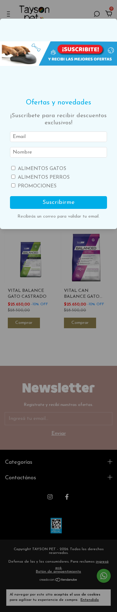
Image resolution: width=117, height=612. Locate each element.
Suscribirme (58, 202)
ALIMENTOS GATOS (42, 168)
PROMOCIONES (37, 186)
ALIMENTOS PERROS (44, 177)
